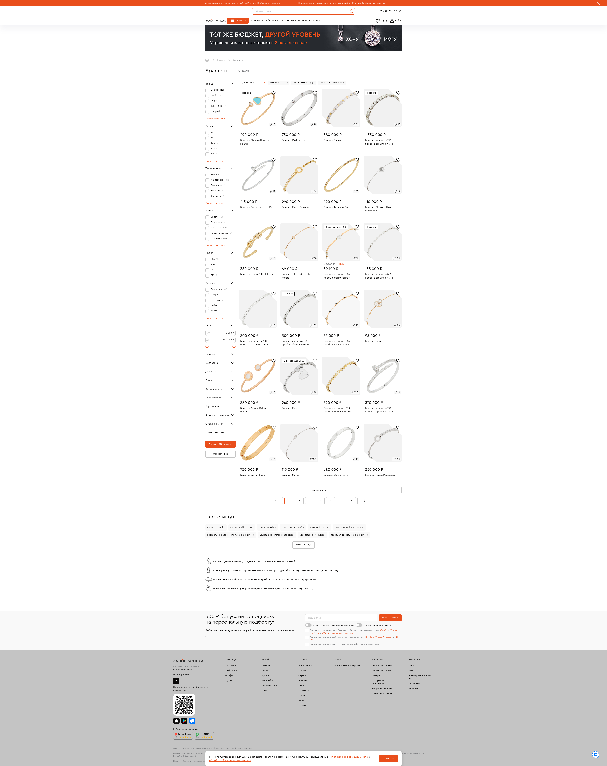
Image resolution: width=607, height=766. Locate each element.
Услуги (276, 20)
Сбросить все (220, 454)
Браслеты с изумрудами (312, 535)
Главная (207, 60)
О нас (265, 690)
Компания (301, 20)
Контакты (414, 688)
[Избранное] (273, 92)
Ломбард (255, 20)
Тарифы (229, 675)
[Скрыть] (598, 4)
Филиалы (314, 20)
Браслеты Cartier (216, 527)
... (341, 500)
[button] (303, 83)
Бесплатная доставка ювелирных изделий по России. (274, 3)
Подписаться (390, 617)
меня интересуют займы (378, 625)
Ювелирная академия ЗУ (420, 677)
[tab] (256, 125)
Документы (415, 683)
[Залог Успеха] (215, 20)
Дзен (176, 681)
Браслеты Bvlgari (267, 527)
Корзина (385, 21)
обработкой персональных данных (230, 760)
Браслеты (303, 680)
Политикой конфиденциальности (348, 757)
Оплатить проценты (382, 665)
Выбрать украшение (213, 3)
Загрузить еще (320, 490)
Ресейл (266, 20)
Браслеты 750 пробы (293, 527)
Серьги (302, 675)
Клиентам (288, 20)
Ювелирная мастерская (347, 665)
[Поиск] (352, 11)
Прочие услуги (270, 685)
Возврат (376, 675)
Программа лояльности (378, 682)
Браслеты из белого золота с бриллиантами (230, 535)
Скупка (228, 680)
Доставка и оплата (381, 670)
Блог (411, 670)
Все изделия (305, 665)
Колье (301, 695)
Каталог (242, 20)
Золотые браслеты (319, 527)
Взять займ (230, 665)
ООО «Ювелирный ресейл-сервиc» (338, 633)
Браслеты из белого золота (349, 527)
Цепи (301, 685)
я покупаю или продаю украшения (333, 625)
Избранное (378, 21)
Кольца (302, 670)
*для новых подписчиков (216, 637)
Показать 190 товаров (220, 444)
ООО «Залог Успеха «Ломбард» (378, 637)
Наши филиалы (182, 674)
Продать (266, 670)
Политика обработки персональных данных (192, 761)
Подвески (303, 690)
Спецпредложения (382, 693)
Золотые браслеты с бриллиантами (349, 535)
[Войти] (395, 20)
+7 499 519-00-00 (182, 669)
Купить (265, 675)
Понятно (388, 758)
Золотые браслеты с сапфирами (277, 535)
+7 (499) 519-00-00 (390, 11)
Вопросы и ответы (382, 688)
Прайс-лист (231, 670)
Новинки (303, 705)
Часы (301, 700)
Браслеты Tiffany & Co (241, 527)
